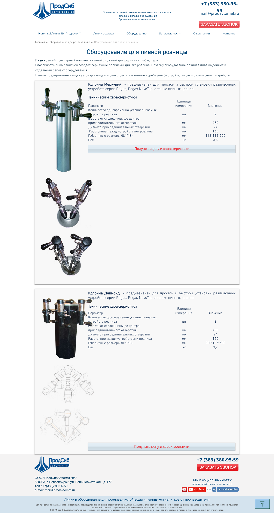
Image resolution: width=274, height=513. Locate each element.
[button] (219, 24)
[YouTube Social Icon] (184, 489)
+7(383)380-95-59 (54, 486)
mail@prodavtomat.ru (219, 13)
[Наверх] (262, 504)
